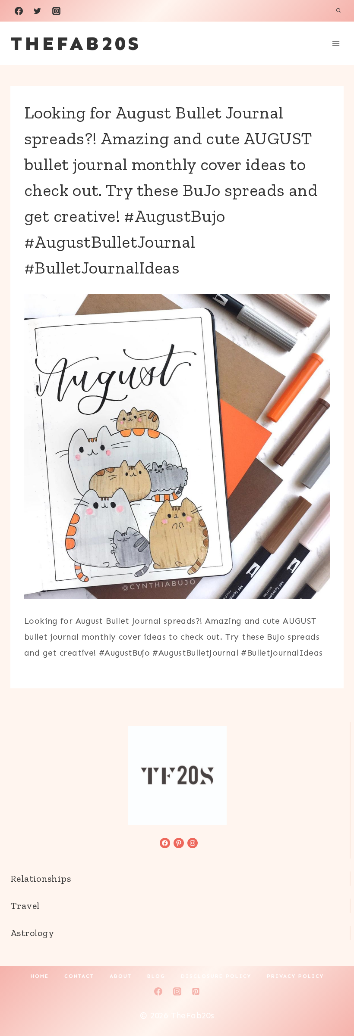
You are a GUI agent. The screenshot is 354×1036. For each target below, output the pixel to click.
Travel (25, 906)
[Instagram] (56, 11)
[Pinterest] (196, 991)
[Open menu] (336, 43)
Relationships (40, 878)
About (121, 976)
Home (40, 976)
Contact (79, 976)
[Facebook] (18, 11)
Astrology (32, 933)
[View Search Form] (338, 11)
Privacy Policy (295, 976)
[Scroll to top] (333, 1002)
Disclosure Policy (216, 976)
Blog (156, 976)
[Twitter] (37, 11)
